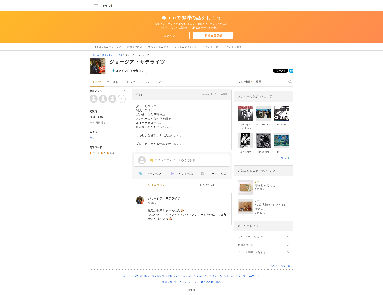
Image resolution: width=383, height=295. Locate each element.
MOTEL (281, 152)
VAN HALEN (264, 124)
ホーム (96, 55)
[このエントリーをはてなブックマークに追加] (291, 71)
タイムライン (157, 184)
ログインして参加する (130, 70)
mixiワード (253, 276)
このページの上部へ (281, 266)
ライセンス (158, 276)
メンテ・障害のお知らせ (252, 252)
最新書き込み (134, 46)
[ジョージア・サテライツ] (140, 200)
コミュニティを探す (185, 46)
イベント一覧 (210, 46)
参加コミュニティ (158, 46)
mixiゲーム (189, 276)
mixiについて (130, 276)
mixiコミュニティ (207, 276)
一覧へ (282, 158)
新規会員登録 (213, 35)
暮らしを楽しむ (265, 185)
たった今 (152, 203)
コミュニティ (108, 55)
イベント (147, 82)
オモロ (96, 153)
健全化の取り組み (211, 282)
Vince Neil (263, 152)
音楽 (120, 55)
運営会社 (167, 282)
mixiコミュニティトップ (107, 46)
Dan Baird (245, 152)
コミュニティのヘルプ (250, 237)
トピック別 (206, 184)
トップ (96, 82)
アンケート (165, 82)
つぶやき (112, 82)
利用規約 (145, 276)
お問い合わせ (173, 276)
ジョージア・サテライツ (164, 198)
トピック (129, 82)
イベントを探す (233, 46)
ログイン (169, 35)
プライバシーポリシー (186, 282)
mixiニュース (238, 276)
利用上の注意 (245, 244)
